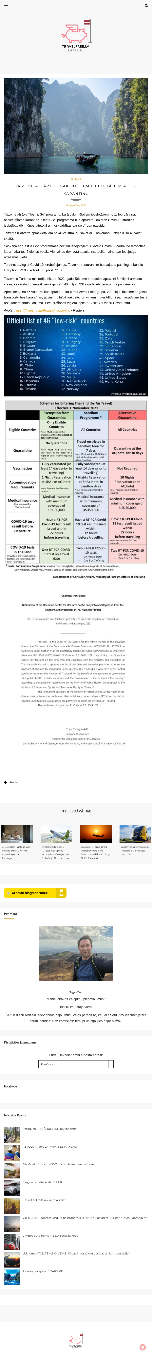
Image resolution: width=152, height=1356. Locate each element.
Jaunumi (76, 179)
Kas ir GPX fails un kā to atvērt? (44, 1200)
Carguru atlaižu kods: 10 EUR (42, 1182)
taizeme (13, 782)
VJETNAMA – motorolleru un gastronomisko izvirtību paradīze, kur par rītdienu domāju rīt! (85, 1218)
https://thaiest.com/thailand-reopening (42, 310)
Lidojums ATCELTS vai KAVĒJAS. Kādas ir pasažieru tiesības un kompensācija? (76, 1253)
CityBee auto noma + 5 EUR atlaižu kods (50, 1235)
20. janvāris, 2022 (76, 205)
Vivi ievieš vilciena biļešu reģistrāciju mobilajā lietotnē (135, 850)
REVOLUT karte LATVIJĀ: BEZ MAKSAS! (50, 1146)
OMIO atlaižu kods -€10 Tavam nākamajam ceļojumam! (61, 1164)
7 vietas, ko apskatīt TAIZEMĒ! (43, 1271)
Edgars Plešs (76, 992)
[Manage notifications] (143, 1347)
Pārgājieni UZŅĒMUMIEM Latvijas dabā (50, 1129)
